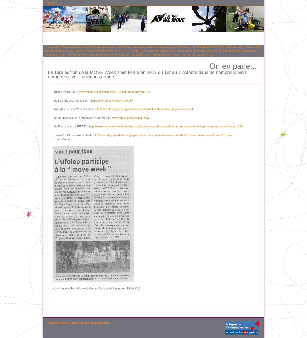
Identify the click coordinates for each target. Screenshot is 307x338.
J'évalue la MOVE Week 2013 (135, 46)
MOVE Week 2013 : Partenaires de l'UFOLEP (154, 55)
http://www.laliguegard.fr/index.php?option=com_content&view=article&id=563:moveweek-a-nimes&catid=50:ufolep (163, 135)
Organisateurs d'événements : (173, 46)
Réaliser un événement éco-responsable (232, 51)
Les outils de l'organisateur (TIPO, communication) (174, 51)
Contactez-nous (79, 322)
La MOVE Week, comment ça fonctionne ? (219, 46)
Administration (100, 322)
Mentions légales (58, 322)
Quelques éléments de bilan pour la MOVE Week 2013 (81, 46)
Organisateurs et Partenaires (107, 55)
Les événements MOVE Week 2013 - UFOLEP (113, 51)
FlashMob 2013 (52, 55)
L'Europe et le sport (76, 55)
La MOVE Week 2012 (197, 55)
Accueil (50, 2)
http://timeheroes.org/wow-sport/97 (112, 100)
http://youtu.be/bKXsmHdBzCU (130, 118)
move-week (186, 109)
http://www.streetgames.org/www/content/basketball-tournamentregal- (137, 109)
